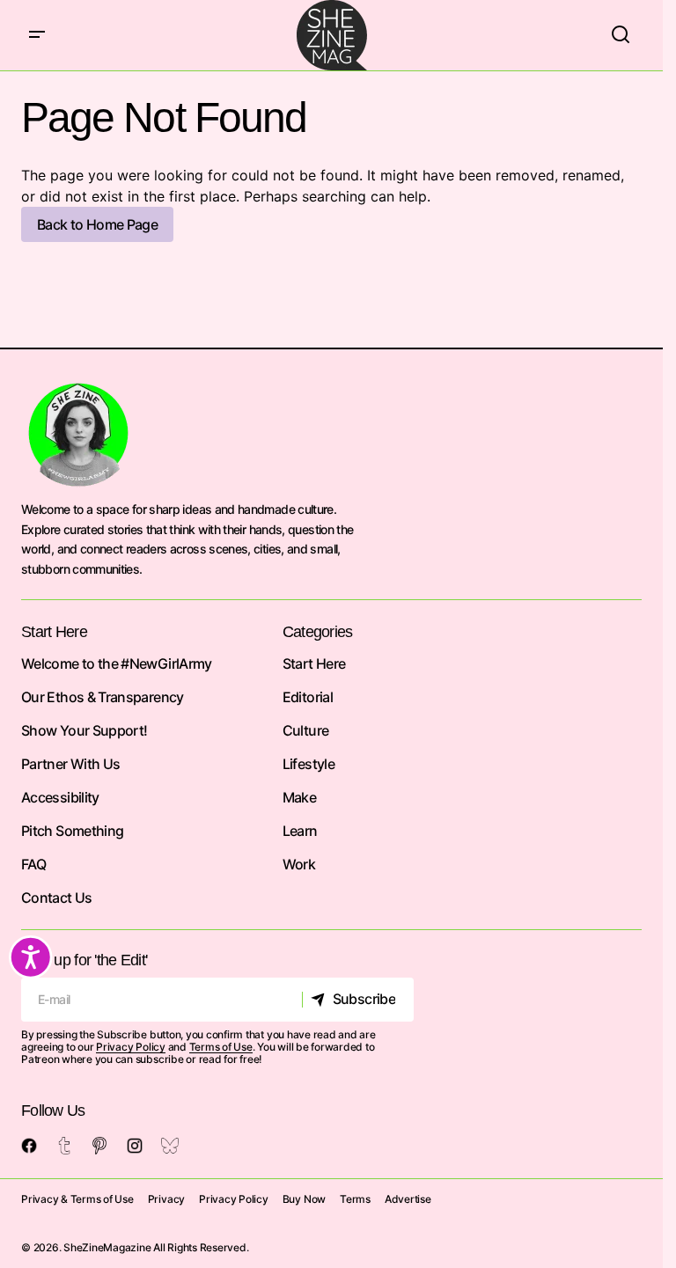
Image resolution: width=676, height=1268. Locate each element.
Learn (300, 830)
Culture (306, 730)
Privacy (166, 1199)
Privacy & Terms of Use (77, 1199)
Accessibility (60, 797)
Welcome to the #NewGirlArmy (116, 663)
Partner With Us (70, 764)
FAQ (33, 864)
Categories (318, 632)
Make (299, 797)
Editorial (308, 697)
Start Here (314, 663)
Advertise (408, 1199)
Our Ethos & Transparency (102, 697)
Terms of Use (221, 1046)
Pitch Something (72, 830)
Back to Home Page (97, 224)
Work (299, 864)
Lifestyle (308, 764)
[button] (37, 35)
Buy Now (304, 1199)
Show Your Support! (84, 730)
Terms (355, 1199)
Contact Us (56, 897)
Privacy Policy (130, 1046)
